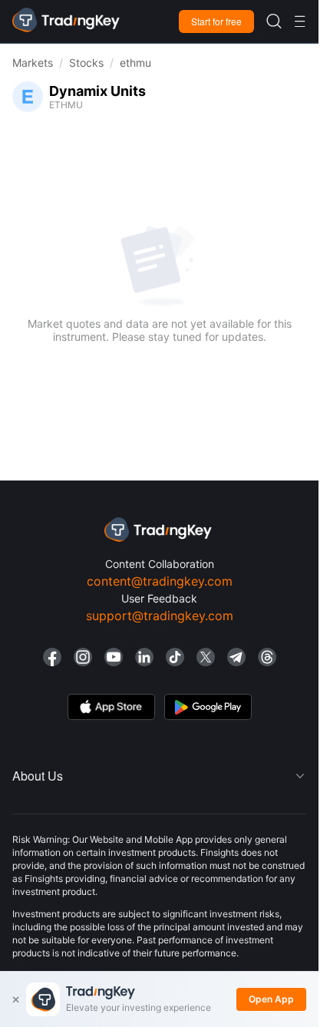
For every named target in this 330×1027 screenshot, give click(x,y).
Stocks (86, 62)
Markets (32, 62)
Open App (271, 999)
